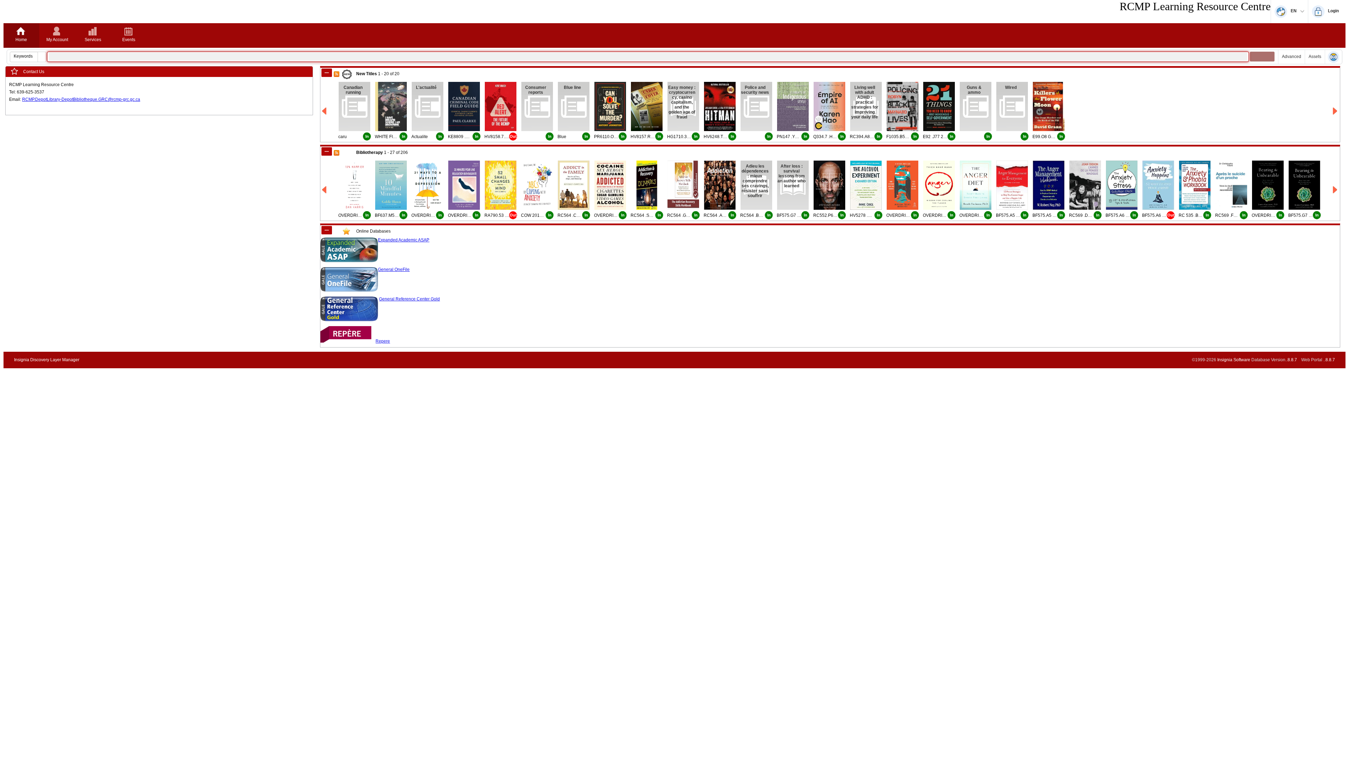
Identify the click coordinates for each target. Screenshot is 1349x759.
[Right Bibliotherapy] (1335, 190)
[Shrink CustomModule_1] (326, 230)
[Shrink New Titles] (326, 73)
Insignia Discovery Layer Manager (46, 359)
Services (93, 39)
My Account (57, 39)
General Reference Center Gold (409, 299)
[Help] (1333, 57)
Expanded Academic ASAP (403, 240)
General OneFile (394, 269)
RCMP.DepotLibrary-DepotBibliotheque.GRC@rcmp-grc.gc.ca (81, 99)
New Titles (366, 73)
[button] (42, 57)
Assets (1315, 56)
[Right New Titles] (1335, 111)
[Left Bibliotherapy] (324, 190)
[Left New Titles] (324, 111)
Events (128, 39)
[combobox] (24, 56)
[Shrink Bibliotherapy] (326, 151)
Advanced (1291, 56)
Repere (383, 341)
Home (21, 39)
